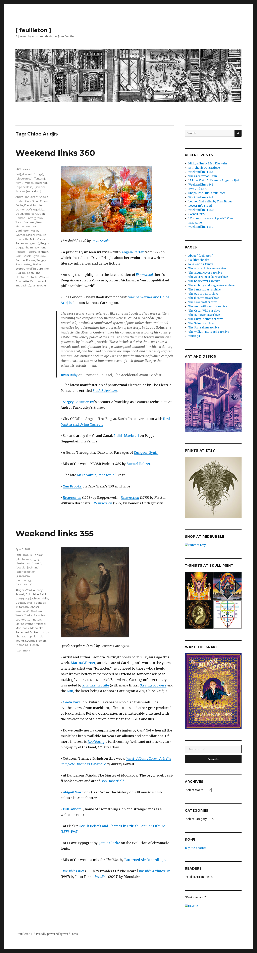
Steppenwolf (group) (29, 268)
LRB (70, 691)
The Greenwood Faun (202, 176)
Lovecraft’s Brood (200, 205)
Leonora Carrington (28, 619)
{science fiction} (26, 571)
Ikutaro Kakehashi (27, 606)
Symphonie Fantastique (204, 167)
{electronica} (24, 178)
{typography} (24, 584)
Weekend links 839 (200, 227)
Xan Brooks (72, 486)
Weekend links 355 (54, 533)
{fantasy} (39, 178)
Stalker (37, 264)
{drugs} (38, 174)
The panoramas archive (204, 315)
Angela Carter (132, 252)
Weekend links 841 (200, 197)
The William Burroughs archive (208, 331)
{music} (28, 182)
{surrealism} (33, 191)
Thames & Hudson (27, 644)
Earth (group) (35, 218)
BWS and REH (197, 189)
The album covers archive (205, 272)
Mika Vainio (37, 239)
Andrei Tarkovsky (26, 196)
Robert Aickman (37, 251)
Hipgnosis (39, 602)
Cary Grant (32, 201)
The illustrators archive (203, 298)
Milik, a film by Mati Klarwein (207, 163)
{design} (39, 554)
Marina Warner (83, 663)
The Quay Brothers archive (205, 319)
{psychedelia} (24, 187)
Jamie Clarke (109, 843)
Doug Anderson (25, 213)
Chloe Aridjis (40, 598)
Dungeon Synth (146, 452)
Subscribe (213, 759)
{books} (27, 174)
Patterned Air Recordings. (145, 860)
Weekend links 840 (201, 210)
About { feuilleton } (200, 255)
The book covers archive (204, 281)
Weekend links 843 (200, 172)
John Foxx (40, 615)
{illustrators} (23, 563)
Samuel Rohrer (138, 464)
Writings (194, 336)
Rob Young (96, 742)
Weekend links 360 (55, 153)
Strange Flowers (153, 685)
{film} (18, 182)
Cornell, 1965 (196, 214)
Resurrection (72, 497)
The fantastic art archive (204, 289)
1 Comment (22, 650)
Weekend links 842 (200, 184)
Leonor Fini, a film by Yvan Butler (210, 201)
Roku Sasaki (101, 241)
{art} (18, 174)
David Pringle (33, 205)
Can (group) (23, 598)
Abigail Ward (73, 792)
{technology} (24, 580)
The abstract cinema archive (207, 268)
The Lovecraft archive (202, 302)
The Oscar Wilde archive (204, 310)
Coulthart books (198, 260)
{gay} (37, 559)
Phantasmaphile (95, 685)
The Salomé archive (201, 323)
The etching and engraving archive (211, 285)
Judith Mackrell (126, 436)
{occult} (20, 567)
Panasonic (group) (27, 243)
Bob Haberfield (112, 781)
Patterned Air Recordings (32, 632)
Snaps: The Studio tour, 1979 (206, 193)
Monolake (37, 628)
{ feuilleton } (33, 30)
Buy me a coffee (195, 848)
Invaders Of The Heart (29, 611)
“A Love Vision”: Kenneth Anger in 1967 (213, 180)
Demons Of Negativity (29, 209)
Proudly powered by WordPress (57, 934)
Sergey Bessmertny (78, 402)
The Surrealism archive (203, 327)
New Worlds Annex (200, 264)
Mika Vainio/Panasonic (95, 475)
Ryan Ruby (69, 375)
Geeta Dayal (72, 702)
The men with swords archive (207, 306)
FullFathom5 (73, 809)
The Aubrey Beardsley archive (208, 277)
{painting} (40, 182)
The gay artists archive (203, 293)
